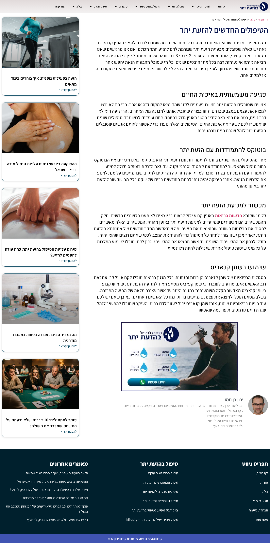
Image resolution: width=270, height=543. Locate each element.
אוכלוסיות (178, 6)
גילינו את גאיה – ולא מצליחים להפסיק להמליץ (57, 520)
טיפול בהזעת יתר (149, 6)
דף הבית (263, 19)
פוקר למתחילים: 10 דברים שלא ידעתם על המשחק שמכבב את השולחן (41, 423)
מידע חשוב (100, 6)
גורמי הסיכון (203, 6)
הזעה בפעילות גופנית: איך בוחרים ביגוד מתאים (57, 473)
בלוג (79, 6)
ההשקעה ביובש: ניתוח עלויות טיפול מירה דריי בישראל (52, 481)
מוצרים (123, 6)
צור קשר (60, 6)
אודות (221, 6)
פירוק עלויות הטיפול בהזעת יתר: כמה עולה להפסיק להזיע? (49, 489)
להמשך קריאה (68, 90)
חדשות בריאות (228, 216)
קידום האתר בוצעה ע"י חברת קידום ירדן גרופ (135, 539)
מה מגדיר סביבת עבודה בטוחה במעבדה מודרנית (55, 498)
